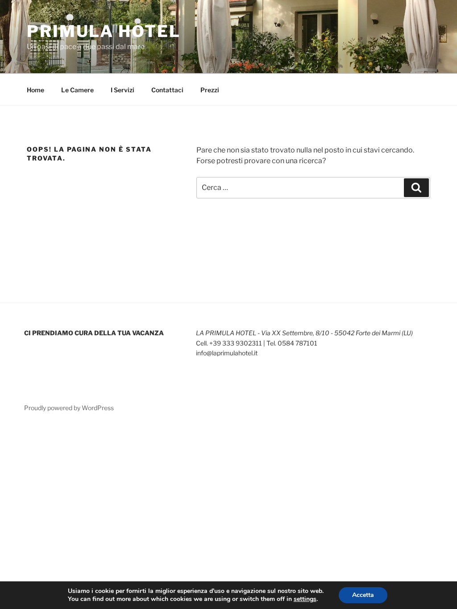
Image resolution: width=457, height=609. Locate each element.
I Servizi (122, 90)
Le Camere (77, 90)
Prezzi (209, 90)
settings (305, 599)
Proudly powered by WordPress (69, 407)
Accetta (363, 595)
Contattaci (167, 90)
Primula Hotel (103, 31)
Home (35, 90)
